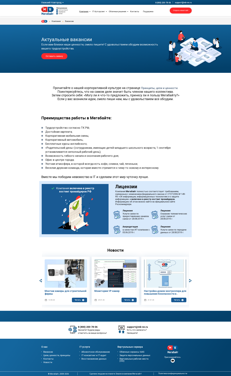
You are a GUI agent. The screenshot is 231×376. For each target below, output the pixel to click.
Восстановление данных (93, 359)
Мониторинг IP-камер (107, 291)
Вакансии (48, 352)
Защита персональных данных (135, 355)
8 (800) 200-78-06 (163, 3)
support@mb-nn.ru (183, 2)
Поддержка (148, 11)
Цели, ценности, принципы (56, 355)
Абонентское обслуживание (95, 352)
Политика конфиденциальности (172, 373)
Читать (78, 300)
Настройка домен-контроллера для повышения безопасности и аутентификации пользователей (165, 294)
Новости (47, 362)
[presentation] (189, 280)
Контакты (134, 11)
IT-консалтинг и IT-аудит (93, 355)
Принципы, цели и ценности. (159, 88)
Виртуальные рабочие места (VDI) (134, 360)
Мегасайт (136, 374)
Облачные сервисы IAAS (132, 352)
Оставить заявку (54, 56)
